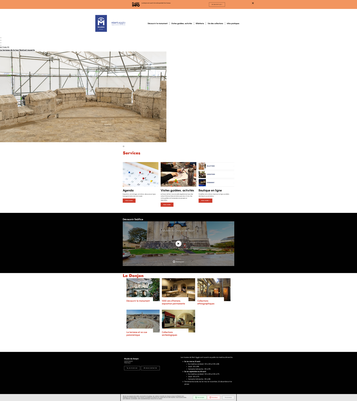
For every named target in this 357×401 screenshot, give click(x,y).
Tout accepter (200, 397)
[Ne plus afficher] (253, 3)
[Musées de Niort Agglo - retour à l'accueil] (101, 23)
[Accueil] (123, 146)
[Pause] (0, 35)
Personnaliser (228, 397)
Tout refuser (215, 397)
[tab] (0, 37)
